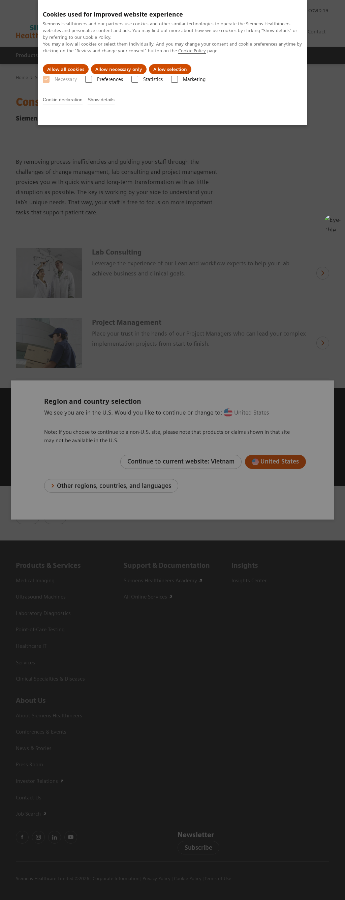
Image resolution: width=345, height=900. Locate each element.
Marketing (194, 79)
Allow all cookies (65, 69)
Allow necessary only (118, 69)
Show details (101, 99)
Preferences (110, 79)
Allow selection (170, 69)
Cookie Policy (96, 37)
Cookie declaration (63, 99)
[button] (332, 223)
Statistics (153, 79)
